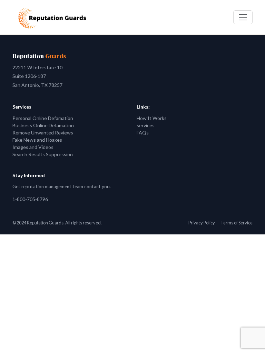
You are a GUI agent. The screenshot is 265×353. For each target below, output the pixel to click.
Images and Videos (32, 147)
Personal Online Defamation (42, 118)
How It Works (152, 118)
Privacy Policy (201, 222)
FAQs (143, 132)
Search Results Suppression (42, 154)
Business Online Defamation (43, 125)
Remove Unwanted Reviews (42, 132)
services (146, 125)
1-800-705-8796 (30, 199)
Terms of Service (236, 222)
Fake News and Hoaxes (37, 140)
